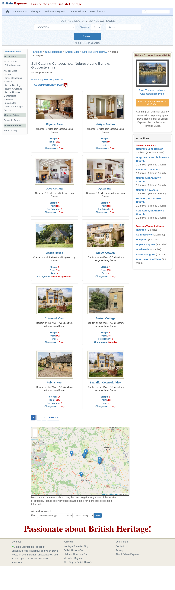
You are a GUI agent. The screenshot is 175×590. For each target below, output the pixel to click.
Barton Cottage (105, 318)
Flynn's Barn (54, 124)
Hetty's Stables (105, 124)
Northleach (142, 249)
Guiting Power (144, 234)
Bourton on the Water (148, 259)
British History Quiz (74, 550)
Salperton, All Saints (148, 169)
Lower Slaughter (145, 254)
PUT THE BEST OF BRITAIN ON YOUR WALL (152, 102)
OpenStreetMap (115, 494)
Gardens (8, 81)
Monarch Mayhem (73, 558)
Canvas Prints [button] (77, 11)
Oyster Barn (105, 188)
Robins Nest (54, 382)
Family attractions (13, 78)
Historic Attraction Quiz (76, 554)
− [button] (35, 435)
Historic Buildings (12, 85)
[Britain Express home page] (14, 3)
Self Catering (10, 130)
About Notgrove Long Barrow (47, 79)
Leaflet (104, 494)
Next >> (53, 417)
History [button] (35, 11)
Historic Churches (13, 89)
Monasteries (10, 96)
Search (87, 36)
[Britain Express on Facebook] (28, 546)
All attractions (11, 61)
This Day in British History (78, 562)
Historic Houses (12, 92)
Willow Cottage (105, 252)
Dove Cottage (54, 188)
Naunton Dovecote (147, 190)
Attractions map (13, 65)
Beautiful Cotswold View (106, 382)
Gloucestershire (53, 52)
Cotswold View (54, 318)
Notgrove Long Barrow (94, 52)
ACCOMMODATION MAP (48, 85)
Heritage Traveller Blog (76, 546)
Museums (9, 99)
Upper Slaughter (145, 244)
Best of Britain (97, 11)
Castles (7, 74)
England (37, 52)
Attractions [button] (19, 11)
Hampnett (141, 239)
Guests (85, 27)
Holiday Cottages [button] (53, 11)
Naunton (141, 229)
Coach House (54, 252)
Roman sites (10, 103)
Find (33, 515)
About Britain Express (127, 554)
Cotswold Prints (12, 120)
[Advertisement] (15, 178)
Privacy (120, 550)
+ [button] (35, 431)
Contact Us (122, 546)
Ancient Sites (72, 52)
